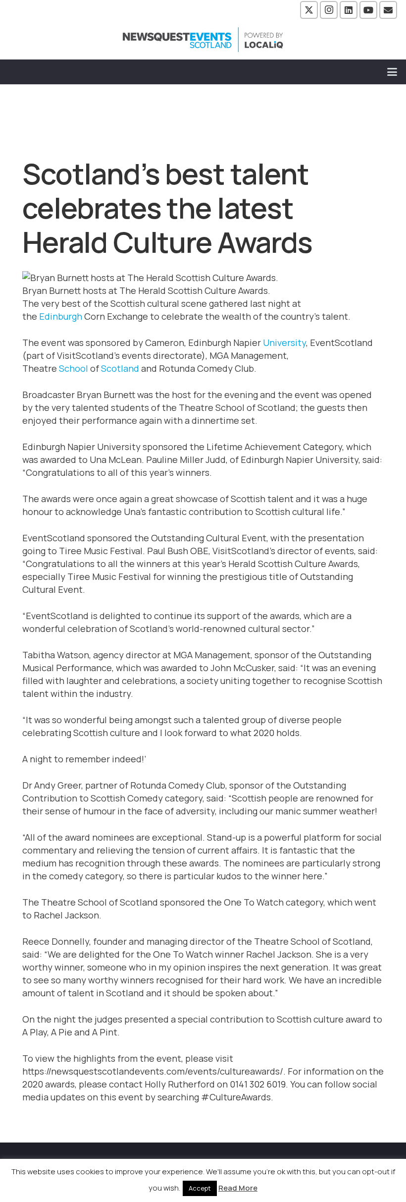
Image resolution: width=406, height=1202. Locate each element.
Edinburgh (60, 316)
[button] (392, 72)
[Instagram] (329, 10)
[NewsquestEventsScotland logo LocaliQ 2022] (203, 39)
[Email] (388, 10)
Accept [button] (200, 1188)
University (284, 342)
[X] (309, 10)
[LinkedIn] (348, 10)
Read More (237, 1188)
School (73, 368)
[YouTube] (368, 10)
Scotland (120, 368)
